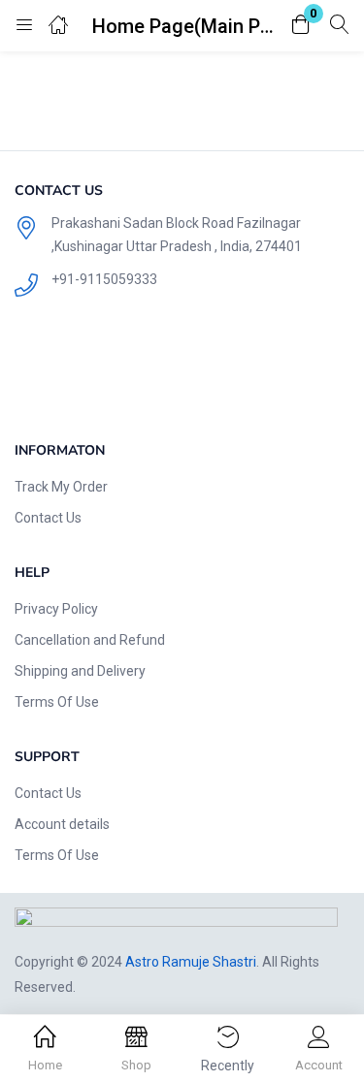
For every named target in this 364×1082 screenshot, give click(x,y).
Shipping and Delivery (80, 671)
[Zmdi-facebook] (39, 373)
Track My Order (61, 486)
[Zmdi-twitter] (101, 373)
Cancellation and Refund (90, 640)
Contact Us (48, 517)
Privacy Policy (56, 609)
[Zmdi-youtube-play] (163, 373)
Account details (62, 824)
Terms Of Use (57, 702)
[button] (300, 26)
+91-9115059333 (104, 279)
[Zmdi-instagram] (225, 373)
